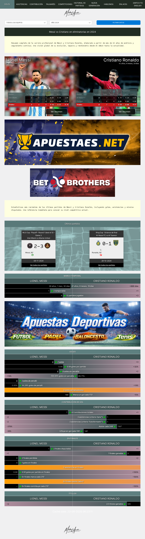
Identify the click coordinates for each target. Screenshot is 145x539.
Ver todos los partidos (38, 265)
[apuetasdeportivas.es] (72, 324)
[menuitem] (7, 4)
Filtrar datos (118, 23)
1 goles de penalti (29, 381)
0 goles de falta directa (74, 390)
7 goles (60, 362)
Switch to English (138, 4)
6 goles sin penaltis (70, 371)
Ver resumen (56, 111)
